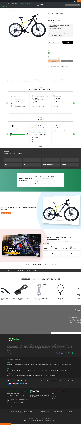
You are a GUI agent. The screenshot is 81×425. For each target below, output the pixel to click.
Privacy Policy (54, 396)
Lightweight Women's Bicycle (32, 370)
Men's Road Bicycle (17, 364)
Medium (49, 48)
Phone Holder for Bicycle (53, 375)
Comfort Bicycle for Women (55, 370)
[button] (3, 3)
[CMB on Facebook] (1, 1)
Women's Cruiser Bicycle (10, 370)
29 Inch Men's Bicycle (38, 364)
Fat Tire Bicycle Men (50, 364)
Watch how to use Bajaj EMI (53, 26)
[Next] (79, 291)
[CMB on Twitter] (4, 1)
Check (68, 42)
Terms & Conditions (55, 395)
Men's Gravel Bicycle (64, 364)
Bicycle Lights (18, 375)
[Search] (78, 5)
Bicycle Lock (14, 375)
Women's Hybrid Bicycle (18, 370)
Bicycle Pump (23, 375)
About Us (53, 393)
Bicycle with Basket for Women (64, 370)
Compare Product (51, 17)
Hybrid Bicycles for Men (23, 364)
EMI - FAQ (53, 398)
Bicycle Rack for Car (41, 375)
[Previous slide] (7, 103)
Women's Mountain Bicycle (47, 370)
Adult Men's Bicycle (44, 364)
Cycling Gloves (47, 375)
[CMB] (40, 5)
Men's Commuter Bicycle (31, 364)
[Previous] (3, 291)
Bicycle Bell (30, 375)
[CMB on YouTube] (6, 1)
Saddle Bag (26, 375)
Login (75, 1)
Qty (48, 56)
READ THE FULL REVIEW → (6, 213)
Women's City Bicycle (40, 370)
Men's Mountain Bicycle (10, 364)
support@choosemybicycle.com (16, 406)
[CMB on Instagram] (2, 1)
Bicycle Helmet (9, 375)
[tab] (39, 146)
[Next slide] (74, 103)
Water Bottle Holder (35, 375)
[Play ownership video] (20, 245)
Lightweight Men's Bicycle (57, 364)
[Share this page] (37, 254)
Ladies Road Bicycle (25, 370)
